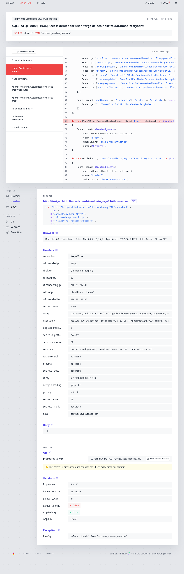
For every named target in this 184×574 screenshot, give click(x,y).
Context (10, 216)
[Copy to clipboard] (168, 33)
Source (26, 553)
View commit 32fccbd (159, 458)
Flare (133, 553)
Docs (38, 553)
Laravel (50, 553)
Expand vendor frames (25, 51)
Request (10, 190)
